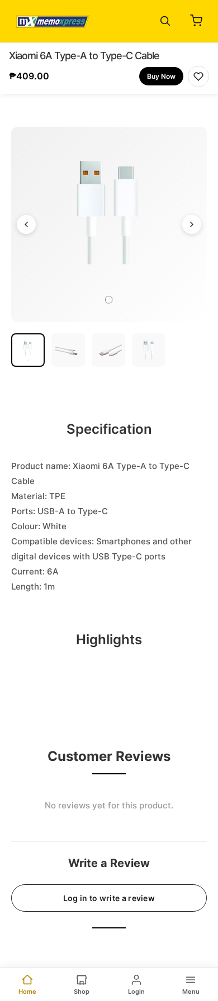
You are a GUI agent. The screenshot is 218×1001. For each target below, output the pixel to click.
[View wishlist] (198, 76)
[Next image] (191, 224)
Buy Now (161, 76)
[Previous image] (26, 224)
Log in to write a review (109, 898)
